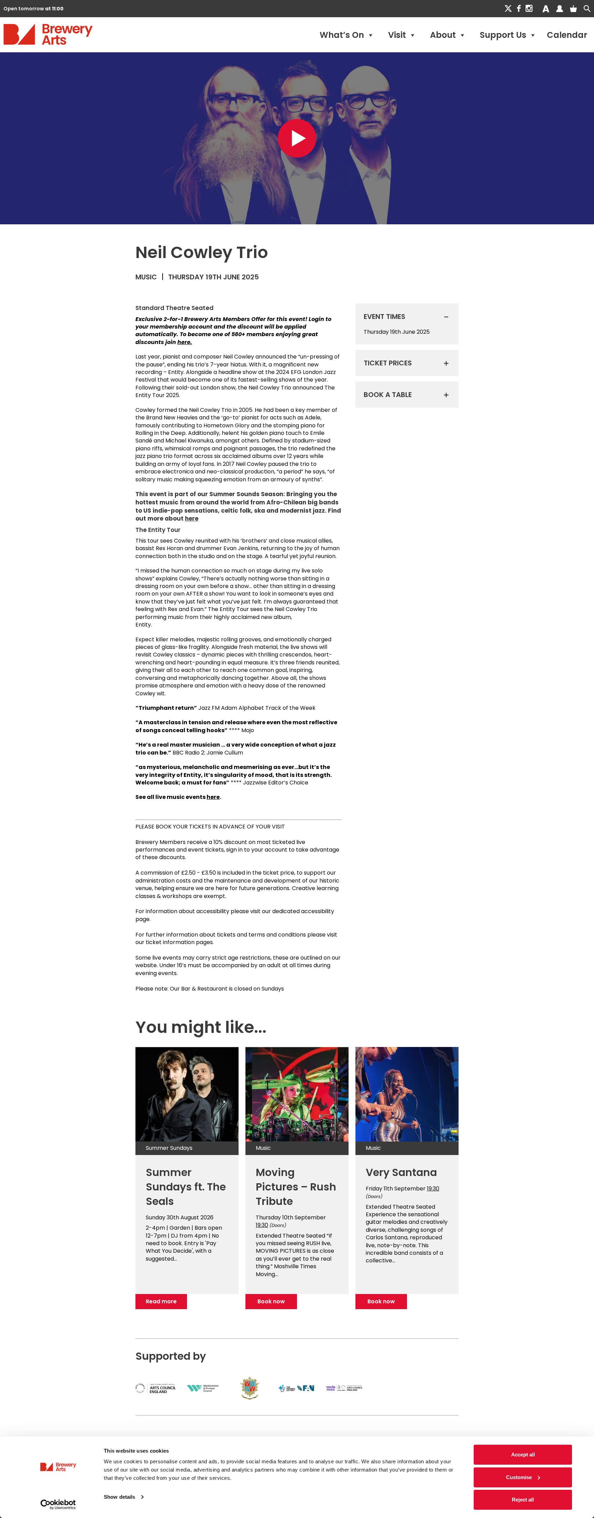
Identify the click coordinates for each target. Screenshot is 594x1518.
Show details (119, 1497)
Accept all (523, 1454)
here (191, 518)
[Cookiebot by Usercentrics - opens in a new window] (58, 1504)
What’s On (342, 35)
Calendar (567, 35)
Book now (271, 1301)
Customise (519, 1477)
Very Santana (401, 1172)
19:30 (262, 1225)
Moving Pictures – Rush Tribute (296, 1187)
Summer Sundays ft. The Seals (186, 1187)
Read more (161, 1301)
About (443, 35)
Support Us (503, 35)
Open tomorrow (33, 8)
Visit (397, 35)
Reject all (523, 1500)
